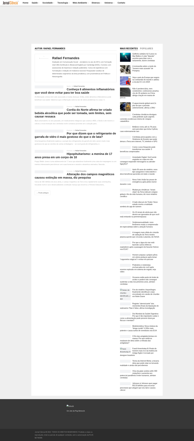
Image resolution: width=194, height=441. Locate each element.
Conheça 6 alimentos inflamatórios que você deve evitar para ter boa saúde (75, 91)
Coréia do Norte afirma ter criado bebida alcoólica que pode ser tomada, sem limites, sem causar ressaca (73, 113)
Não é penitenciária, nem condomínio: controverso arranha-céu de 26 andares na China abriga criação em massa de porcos (139, 93)
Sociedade (47, 3)
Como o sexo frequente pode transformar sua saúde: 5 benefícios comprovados (137, 149)
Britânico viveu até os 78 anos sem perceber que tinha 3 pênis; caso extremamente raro (139, 129)
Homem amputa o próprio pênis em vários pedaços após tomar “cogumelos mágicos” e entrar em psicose (138, 257)
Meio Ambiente (80, 3)
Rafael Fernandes (65, 58)
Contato (121, 3)
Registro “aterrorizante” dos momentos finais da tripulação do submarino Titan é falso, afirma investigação (139, 306)
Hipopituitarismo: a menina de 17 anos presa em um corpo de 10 (73, 155)
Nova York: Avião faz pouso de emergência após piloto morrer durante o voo (138, 182)
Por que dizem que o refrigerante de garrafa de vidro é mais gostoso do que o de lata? (75, 135)
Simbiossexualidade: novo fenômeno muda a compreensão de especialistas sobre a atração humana (139, 224)
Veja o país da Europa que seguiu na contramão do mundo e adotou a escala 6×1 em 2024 (145, 79)
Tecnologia (62, 3)
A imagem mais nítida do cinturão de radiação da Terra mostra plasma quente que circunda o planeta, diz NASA (139, 234)
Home (25, 3)
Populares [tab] (146, 48)
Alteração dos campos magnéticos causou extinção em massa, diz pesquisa (74, 175)
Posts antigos (42, 193)
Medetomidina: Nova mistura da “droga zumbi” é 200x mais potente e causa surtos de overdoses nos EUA (139, 328)
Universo (109, 3)
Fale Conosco (72, 415)
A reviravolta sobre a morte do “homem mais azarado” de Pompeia (144, 68)
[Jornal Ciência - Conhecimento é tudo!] (10, 3)
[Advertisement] (97, 24)
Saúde (35, 3)
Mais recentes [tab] (129, 48)
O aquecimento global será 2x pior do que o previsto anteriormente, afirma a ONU (144, 105)
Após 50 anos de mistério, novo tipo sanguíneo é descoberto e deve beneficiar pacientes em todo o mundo (138, 172)
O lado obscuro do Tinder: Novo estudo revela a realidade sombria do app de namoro (139, 204)
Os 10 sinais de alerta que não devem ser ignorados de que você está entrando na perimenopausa (139, 214)
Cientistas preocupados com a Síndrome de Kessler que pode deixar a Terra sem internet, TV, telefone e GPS (138, 139)
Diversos (96, 3)
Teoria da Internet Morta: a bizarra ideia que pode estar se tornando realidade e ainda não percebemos (139, 363)
